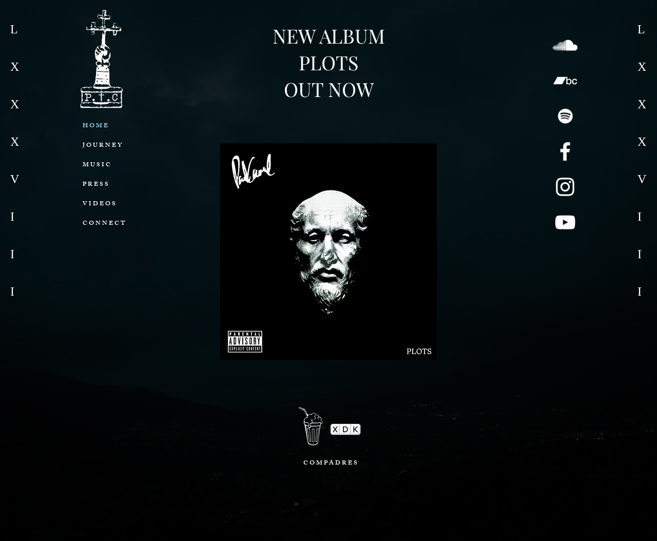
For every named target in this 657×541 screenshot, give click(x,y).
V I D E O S (99, 204)
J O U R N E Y (102, 145)
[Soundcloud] (565, 45)
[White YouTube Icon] (565, 222)
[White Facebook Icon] (565, 151)
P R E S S (95, 184)
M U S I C (96, 165)
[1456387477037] (565, 116)
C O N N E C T (104, 223)
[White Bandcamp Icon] (565, 80)
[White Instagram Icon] (565, 187)
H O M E (95, 126)
